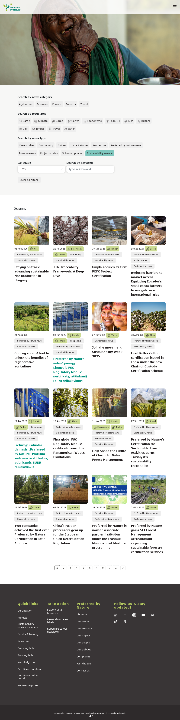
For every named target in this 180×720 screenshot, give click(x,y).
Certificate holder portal (28, 677)
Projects (22, 617)
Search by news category (35, 96)
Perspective (99, 145)
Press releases (27, 153)
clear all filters (29, 179)
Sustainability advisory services (28, 625)
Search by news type (32, 138)
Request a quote (28, 685)
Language (24, 162)
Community (46, 145)
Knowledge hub (27, 662)
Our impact (83, 635)
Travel (84, 104)
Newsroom (24, 641)
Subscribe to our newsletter (57, 630)
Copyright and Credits (117, 713)
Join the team (85, 663)
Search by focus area (32, 113)
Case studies (26, 145)
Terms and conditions (63, 713)
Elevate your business (54, 611)
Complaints (83, 656)
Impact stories (79, 145)
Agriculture (25, 104)
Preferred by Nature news (126, 145)
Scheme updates (72, 153)
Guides (62, 145)
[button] (30, 604)
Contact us (83, 670)
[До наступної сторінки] (123, 567)
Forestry (71, 104)
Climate (56, 104)
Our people (83, 642)
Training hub (25, 655)
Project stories (49, 153)
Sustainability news (98, 153)
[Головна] (14, 7)
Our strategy (84, 628)
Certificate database (30, 669)
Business (42, 104)
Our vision (83, 621)
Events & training (28, 634)
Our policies (84, 649)
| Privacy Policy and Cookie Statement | (89, 713)
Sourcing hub (26, 648)
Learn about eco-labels (57, 621)
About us (82, 614)
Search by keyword (79, 162)
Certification (25, 610)
